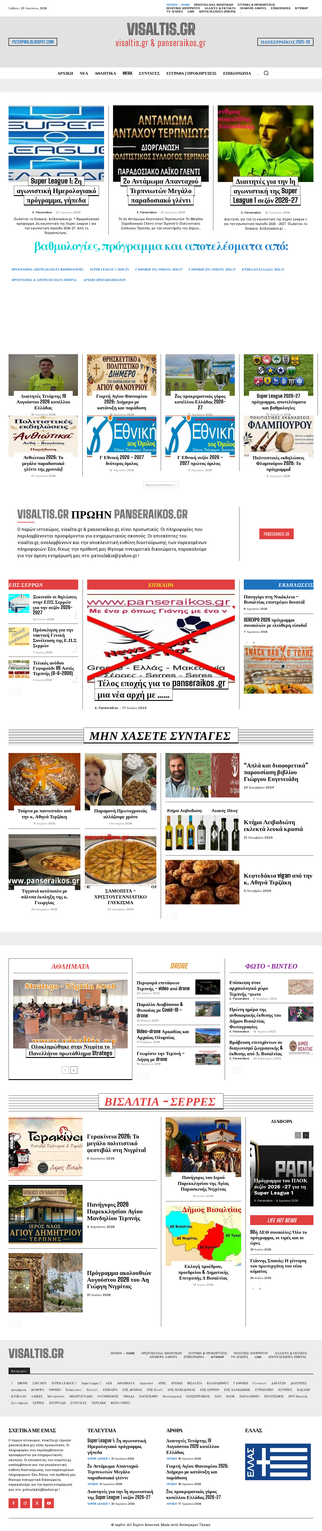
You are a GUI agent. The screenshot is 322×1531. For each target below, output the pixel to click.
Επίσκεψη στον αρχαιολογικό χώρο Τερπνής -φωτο (248, 988)
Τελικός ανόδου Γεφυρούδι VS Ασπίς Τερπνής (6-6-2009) (53, 668)
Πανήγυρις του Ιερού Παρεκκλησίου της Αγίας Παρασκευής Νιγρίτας (203, 1183)
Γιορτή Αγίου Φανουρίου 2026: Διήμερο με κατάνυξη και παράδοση (121, 401)
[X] (37, 1503)
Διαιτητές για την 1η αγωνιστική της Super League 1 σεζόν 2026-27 (265, 190)
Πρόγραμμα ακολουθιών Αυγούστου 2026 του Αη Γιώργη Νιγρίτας (119, 1279)
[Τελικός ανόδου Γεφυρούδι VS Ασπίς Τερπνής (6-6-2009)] (19, 669)
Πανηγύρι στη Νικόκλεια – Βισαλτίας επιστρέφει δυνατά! (274, 599)
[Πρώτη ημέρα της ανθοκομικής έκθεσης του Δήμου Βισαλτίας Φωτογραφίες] (300, 1014)
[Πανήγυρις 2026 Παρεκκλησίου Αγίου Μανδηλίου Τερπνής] (46, 1214)
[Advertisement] (161, 324)
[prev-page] (11, 691)
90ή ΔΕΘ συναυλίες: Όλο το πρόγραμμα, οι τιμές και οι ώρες (278, 1237)
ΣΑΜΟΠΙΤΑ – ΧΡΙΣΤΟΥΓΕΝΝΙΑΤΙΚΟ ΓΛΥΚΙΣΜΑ (120, 896)
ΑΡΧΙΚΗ (92, 1484)
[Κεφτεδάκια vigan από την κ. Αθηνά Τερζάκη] (202, 882)
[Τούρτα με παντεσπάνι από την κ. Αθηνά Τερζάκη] (44, 781)
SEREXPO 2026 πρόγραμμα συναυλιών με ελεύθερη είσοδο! (275, 622)
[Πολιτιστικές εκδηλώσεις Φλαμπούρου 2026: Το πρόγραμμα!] (278, 436)
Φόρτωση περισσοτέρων (159, 484)
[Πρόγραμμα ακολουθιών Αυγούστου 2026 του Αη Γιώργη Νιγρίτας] (46, 1282)
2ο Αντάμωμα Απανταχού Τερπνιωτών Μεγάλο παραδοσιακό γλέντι (160, 190)
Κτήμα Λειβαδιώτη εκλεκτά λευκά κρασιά (273, 825)
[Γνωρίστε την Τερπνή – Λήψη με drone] (208, 1057)
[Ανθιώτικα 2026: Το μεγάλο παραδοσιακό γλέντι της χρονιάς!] (43, 436)
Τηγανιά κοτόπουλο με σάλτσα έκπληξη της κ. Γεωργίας (44, 896)
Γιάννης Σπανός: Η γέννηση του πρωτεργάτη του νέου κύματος (278, 1265)
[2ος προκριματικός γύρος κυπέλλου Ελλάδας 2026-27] (200, 375)
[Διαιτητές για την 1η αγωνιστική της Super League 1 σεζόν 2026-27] (265, 143)
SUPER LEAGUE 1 (98, 1458)
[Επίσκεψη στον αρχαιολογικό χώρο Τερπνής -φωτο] (300, 987)
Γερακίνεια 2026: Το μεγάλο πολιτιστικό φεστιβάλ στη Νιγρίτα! (116, 1142)
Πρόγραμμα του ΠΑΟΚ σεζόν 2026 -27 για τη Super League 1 (281, 1186)
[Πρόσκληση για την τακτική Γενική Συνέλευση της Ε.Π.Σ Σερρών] (19, 636)
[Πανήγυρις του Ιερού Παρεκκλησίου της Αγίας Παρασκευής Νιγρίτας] (203, 1147)
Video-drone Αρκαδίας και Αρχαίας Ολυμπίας (163, 1034)
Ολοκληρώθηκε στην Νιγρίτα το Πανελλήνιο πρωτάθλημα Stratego (70, 1050)
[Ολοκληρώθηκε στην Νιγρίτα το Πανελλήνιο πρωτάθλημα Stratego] (70, 1014)
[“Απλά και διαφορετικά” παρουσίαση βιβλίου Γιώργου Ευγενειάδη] (202, 775)
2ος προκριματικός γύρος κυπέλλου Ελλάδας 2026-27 (200, 401)
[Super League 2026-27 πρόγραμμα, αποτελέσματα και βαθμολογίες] (278, 375)
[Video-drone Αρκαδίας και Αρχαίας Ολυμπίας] (208, 1035)
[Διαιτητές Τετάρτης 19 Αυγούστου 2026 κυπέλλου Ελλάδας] (43, 375)
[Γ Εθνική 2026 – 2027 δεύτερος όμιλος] (121, 436)
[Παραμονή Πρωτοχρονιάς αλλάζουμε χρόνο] (121, 781)
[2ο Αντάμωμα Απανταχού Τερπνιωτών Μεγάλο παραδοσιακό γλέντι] (161, 143)
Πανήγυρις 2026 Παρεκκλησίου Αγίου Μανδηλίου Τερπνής (115, 1211)
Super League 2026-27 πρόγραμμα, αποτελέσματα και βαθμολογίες (278, 401)
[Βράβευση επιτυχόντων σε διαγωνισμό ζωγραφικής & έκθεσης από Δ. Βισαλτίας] (300, 1046)
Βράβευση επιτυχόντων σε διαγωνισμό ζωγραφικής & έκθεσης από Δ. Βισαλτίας (256, 1048)
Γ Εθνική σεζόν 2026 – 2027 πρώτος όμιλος (200, 460)
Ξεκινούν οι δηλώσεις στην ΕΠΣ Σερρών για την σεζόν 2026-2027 (55, 604)
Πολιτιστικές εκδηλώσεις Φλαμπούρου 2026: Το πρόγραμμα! (278, 463)
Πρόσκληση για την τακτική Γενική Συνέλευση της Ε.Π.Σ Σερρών (55, 638)
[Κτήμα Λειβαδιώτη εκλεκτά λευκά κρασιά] (202, 828)
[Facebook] (13, 1503)
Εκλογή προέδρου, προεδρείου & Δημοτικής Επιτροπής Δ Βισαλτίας (203, 1272)
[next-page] (18, 691)
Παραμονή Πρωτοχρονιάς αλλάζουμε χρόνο (120, 813)
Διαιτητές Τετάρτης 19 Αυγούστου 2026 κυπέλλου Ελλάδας (43, 401)
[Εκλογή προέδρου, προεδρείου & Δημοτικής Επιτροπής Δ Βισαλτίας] (203, 1236)
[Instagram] (25, 1503)
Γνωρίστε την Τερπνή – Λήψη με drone (161, 1056)
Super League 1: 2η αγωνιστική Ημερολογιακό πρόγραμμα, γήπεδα (56, 190)
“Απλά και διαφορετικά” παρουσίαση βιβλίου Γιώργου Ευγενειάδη (276, 771)
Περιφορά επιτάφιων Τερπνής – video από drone (163, 985)
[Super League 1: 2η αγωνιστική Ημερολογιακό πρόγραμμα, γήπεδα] (56, 143)
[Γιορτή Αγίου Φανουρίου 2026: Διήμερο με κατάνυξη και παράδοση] (121, 375)
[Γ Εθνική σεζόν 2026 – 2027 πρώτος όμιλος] (200, 436)
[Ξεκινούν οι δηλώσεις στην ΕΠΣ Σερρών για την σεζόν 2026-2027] (19, 603)
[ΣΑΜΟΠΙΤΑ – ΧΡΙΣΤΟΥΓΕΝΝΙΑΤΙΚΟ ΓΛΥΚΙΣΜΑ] (121, 862)
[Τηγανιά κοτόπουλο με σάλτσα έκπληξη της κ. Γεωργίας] (44, 862)
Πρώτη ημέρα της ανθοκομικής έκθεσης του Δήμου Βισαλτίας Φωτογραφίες (255, 1017)
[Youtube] (49, 1503)
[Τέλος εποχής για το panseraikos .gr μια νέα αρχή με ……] (161, 638)
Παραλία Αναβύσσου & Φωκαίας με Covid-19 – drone (160, 1010)
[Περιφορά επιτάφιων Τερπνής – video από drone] (208, 987)
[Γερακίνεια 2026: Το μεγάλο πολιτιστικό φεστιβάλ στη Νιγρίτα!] (46, 1146)
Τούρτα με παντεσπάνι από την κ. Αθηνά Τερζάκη (44, 813)
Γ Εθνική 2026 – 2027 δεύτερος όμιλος (122, 460)
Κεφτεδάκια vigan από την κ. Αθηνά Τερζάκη (278, 879)
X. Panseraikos (42, 212)
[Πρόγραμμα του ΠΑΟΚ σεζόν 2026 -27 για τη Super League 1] (281, 1167)
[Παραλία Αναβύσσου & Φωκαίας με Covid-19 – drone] (208, 1009)
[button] (266, 73)
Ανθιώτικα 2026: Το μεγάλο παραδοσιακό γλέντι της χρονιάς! (43, 463)
